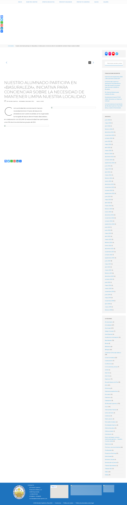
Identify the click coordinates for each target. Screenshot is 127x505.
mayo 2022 (108, 233)
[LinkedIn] (1, 28)
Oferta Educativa (109, 428)
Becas (106, 343)
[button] (6, 62)
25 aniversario (109, 322)
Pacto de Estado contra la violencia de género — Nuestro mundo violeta (113, 439)
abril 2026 (107, 126)
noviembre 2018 (109, 300)
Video (106, 471)
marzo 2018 (108, 307)
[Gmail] (1, 25)
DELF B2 (107, 376)
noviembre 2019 (109, 291)
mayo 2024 (108, 169)
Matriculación (109, 419)
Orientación (108, 434)
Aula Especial (108, 334)
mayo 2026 (108, 123)
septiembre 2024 (110, 162)
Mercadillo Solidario (110, 422)
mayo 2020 (108, 285)
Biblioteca (108, 346)
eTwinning (108, 388)
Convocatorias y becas (111, 366)
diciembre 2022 (109, 215)
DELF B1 (107, 373)
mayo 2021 (108, 264)
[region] (50, 62)
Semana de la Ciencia (111, 462)
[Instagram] (109, 53)
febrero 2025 (108, 153)
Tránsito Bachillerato (110, 465)
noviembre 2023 (109, 187)
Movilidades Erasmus (110, 425)
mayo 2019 (108, 297)
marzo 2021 (108, 270)
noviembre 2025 (109, 135)
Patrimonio (108, 444)
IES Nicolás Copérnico (111, 403)
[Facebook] (106, 53)
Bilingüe (107, 349)
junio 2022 (108, 230)
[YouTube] (113, 53)
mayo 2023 (108, 199)
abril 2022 (107, 236)
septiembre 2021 (109, 258)
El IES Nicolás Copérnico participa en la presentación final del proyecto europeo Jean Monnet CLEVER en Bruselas (113, 85)
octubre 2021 (108, 254)
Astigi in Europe (109, 331)
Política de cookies (68, 503)
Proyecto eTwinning (110, 453)
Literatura (107, 416)
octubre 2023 (109, 190)
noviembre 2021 (109, 251)
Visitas (106, 474)
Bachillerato (108, 340)
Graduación (108, 400)
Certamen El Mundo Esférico (113, 352)
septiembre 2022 (110, 224)
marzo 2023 (108, 205)
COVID (107, 370)
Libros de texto (109, 412)
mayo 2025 (108, 144)
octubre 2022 (109, 221)
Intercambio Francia (110, 409)
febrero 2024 (108, 178)
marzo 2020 (108, 288)
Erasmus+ (107, 379)
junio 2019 (107, 294)
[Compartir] (1, 31)
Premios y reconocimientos (112, 447)
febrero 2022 (108, 242)
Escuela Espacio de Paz (111, 382)
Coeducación (108, 360)
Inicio (106, 406)
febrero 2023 (108, 208)
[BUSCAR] (106, 63)
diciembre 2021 (109, 248)
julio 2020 (107, 282)
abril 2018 (107, 303)
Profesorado (108, 450)
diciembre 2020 (109, 276)
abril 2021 (107, 267)
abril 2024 (107, 172)
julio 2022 (107, 227)
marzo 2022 (108, 239)
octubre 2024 (109, 159)
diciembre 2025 (109, 132)
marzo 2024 (108, 175)
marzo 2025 (108, 150)
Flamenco (108, 397)
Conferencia (108, 363)
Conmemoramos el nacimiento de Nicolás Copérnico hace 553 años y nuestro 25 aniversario (113, 106)
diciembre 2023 (109, 184)
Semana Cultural (109, 459)
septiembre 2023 (110, 193)
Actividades (11, 45)
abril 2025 (107, 147)
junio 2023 (108, 196)
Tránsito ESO (108, 468)
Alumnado (28, 101)
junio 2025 (108, 141)
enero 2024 (108, 181)
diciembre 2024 (109, 156)
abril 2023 (107, 202)
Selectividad (108, 456)
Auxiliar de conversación (111, 337)
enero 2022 (108, 245)
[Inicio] (6, 45)
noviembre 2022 (109, 218)
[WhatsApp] (1, 22)
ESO (33, 101)
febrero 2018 (108, 310)
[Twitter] (117, 53)
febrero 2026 (108, 129)
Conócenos (58, 503)
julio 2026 (107, 120)
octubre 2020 (109, 279)
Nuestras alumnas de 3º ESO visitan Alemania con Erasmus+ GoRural (113, 99)
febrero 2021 (108, 273)
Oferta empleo (109, 431)
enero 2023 (108, 212)
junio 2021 (107, 261)
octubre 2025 (109, 138)
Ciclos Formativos (110, 357)
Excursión (107, 394)
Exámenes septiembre (111, 391)
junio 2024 (108, 166)
